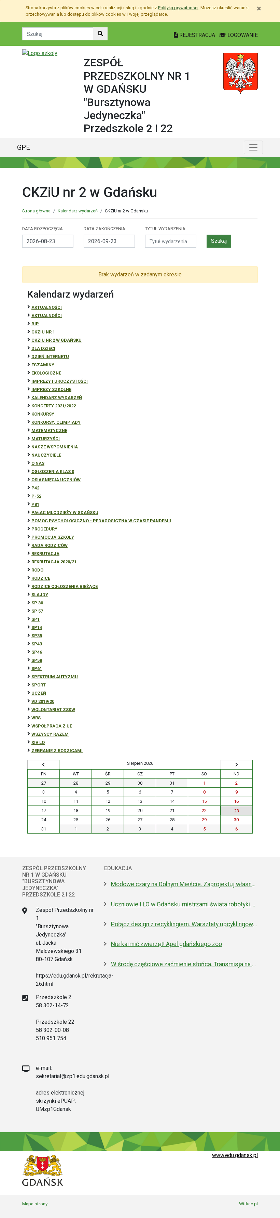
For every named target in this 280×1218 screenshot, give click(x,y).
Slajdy (39, 594)
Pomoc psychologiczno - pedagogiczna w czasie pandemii (101, 520)
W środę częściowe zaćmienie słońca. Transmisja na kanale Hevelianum (184, 964)
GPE (23, 147)
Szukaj (219, 241)
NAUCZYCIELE (46, 455)
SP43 (36, 643)
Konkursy (42, 414)
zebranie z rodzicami (57, 750)
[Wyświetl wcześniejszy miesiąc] (43, 765)
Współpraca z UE (51, 726)
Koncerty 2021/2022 (53, 405)
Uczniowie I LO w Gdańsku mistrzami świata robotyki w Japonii (184, 904)
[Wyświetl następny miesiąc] (237, 765)
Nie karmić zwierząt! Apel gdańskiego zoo (166, 944)
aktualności (46, 315)
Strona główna (36, 210)
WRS (36, 717)
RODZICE (40, 578)
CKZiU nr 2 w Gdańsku (56, 340)
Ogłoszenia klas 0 (52, 471)
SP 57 (37, 611)
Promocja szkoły (52, 537)
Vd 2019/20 (42, 701)
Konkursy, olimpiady (56, 422)
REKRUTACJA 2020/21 (53, 561)
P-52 (36, 496)
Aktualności (46, 307)
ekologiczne (46, 373)
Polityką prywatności (178, 7)
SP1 (35, 619)
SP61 (36, 668)
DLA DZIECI (43, 348)
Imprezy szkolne (51, 389)
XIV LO (38, 742)
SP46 (36, 652)
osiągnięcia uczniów (56, 479)
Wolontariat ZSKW (53, 709)
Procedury (44, 529)
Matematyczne (49, 430)
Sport (38, 684)
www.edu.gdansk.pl (235, 1155)
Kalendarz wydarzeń (78, 210)
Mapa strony (34, 1203)
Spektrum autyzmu (54, 676)
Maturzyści (45, 438)
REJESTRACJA (197, 35)
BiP (35, 323)
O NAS (37, 463)
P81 (35, 504)
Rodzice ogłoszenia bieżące (64, 586)
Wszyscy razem (50, 734)
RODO (37, 570)
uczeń (38, 693)
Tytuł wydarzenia (165, 228)
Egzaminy (42, 364)
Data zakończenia (104, 228)
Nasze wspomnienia (54, 446)
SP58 (36, 660)
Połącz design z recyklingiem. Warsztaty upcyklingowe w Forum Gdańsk (184, 924)
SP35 (36, 635)
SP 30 (37, 602)
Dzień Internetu (50, 356)
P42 (35, 487)
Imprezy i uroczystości (59, 381)
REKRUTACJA (45, 553)
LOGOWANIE (242, 35)
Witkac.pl (248, 1203)
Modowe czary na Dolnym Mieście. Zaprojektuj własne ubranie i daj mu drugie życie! (184, 884)
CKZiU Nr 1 (43, 332)
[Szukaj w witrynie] (100, 33)
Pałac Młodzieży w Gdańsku (64, 512)
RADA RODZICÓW (49, 545)
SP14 (36, 627)
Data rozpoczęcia (42, 228)
